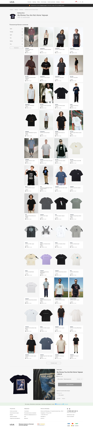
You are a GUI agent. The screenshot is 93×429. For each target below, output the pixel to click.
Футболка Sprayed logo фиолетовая (44, 272)
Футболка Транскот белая (60, 299)
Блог (25, 416)
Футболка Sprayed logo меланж (31, 299)
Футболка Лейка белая (74, 271)
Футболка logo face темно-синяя (61, 187)
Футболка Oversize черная (60, 105)
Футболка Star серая (44, 215)
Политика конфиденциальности (30, 414)
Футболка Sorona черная (59, 327)
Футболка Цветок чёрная (59, 215)
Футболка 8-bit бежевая (59, 355)
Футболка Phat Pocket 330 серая (46, 160)
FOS (41, 186)
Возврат (63, 398)
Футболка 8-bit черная (74, 355)
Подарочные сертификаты (15, 418)
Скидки (62, 1)
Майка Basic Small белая (29, 105)
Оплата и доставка (13, 411)
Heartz (26, 242)
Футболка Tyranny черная (45, 77)
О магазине (26, 411)
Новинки (29, 1)
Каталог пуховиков (70, 416)
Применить (16, 47)
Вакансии (26, 418)
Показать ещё (54, 363)
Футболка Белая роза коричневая (29, 50)
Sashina (56, 104)
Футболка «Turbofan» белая (60, 243)
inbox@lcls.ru (43, 416)
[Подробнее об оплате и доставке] (81, 379)
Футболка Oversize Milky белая (75, 327)
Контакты (42, 418)
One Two (26, 76)
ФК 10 (26, 186)
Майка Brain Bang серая (74, 49)
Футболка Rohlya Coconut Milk (75, 160)
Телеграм (66, 404)
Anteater (56, 131)
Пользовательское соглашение (30, 412)
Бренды (58, 1)
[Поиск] (77, 2)
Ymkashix (57, 186)
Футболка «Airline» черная (45, 327)
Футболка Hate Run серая (60, 49)
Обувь (38, 1)
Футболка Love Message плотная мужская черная (46, 188)
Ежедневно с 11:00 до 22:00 (46, 412)
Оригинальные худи (70, 414)
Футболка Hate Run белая (45, 132)
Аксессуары (43, 1)
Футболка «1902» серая (29, 243)
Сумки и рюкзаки (51, 1)
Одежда (34, 1)
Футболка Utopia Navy (74, 105)
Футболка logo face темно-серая (46, 355)
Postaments (42, 48)
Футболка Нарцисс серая (30, 160)
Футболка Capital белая (29, 271)
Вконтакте (59, 404)
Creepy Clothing (58, 298)
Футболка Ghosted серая (74, 243)
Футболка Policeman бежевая (45, 49)
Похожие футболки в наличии (18, 24)
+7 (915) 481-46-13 (44, 414)
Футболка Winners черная (30, 187)
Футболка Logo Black (74, 77)
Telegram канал (43, 5)
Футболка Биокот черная (74, 299)
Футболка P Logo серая (59, 77)
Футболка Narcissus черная (60, 160)
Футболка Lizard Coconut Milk (45, 105)
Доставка (58, 398)
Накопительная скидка (14, 412)
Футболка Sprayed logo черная (60, 271)
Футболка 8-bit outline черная (30, 355)
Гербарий (27, 48)
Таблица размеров (13, 416)
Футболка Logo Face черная (75, 187)
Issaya (71, 104)
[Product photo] (21, 384)
